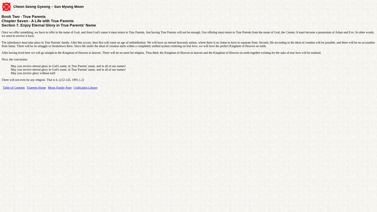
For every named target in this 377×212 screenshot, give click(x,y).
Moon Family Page (60, 87)
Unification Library (86, 87)
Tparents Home (36, 87)
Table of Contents (14, 87)
